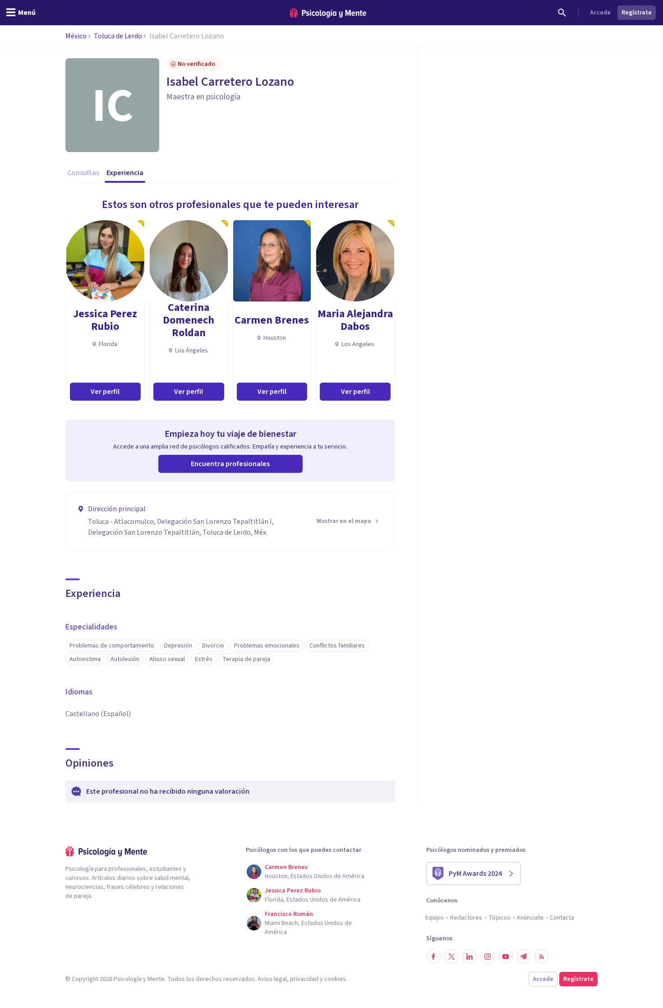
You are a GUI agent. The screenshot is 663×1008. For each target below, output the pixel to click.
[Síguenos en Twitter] (451, 956)
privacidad (304, 979)
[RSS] (541, 956)
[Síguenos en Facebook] (433, 956)
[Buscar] (562, 13)
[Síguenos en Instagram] (487, 956)
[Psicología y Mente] (328, 13)
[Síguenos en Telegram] (523, 956)
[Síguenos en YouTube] (505, 956)
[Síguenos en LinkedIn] (469, 956)
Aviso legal (272, 979)
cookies (335, 979)
